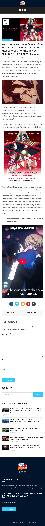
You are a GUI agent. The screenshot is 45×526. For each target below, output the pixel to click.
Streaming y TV (7, 40)
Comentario (6, 334)
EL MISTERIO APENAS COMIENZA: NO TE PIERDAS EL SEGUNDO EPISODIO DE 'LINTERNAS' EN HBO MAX (26, 410)
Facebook (11, 304)
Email (23, 304)
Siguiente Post (32, 313)
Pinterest (28, 304)
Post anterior (12, 313)
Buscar (38, 394)
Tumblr (34, 304)
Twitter (17, 304)
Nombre (5, 360)
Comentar (20, 58)
